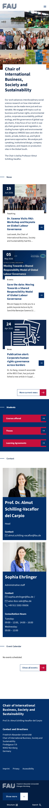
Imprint (6, 768)
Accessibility (28, 768)
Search (35, 804)
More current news (28, 392)
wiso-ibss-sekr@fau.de (19, 601)
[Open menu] (45, 7)
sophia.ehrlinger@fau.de (20, 597)
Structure (11, 804)
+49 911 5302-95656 (18, 605)
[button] (24, 418)
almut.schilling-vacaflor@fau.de (24, 535)
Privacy (16, 768)
